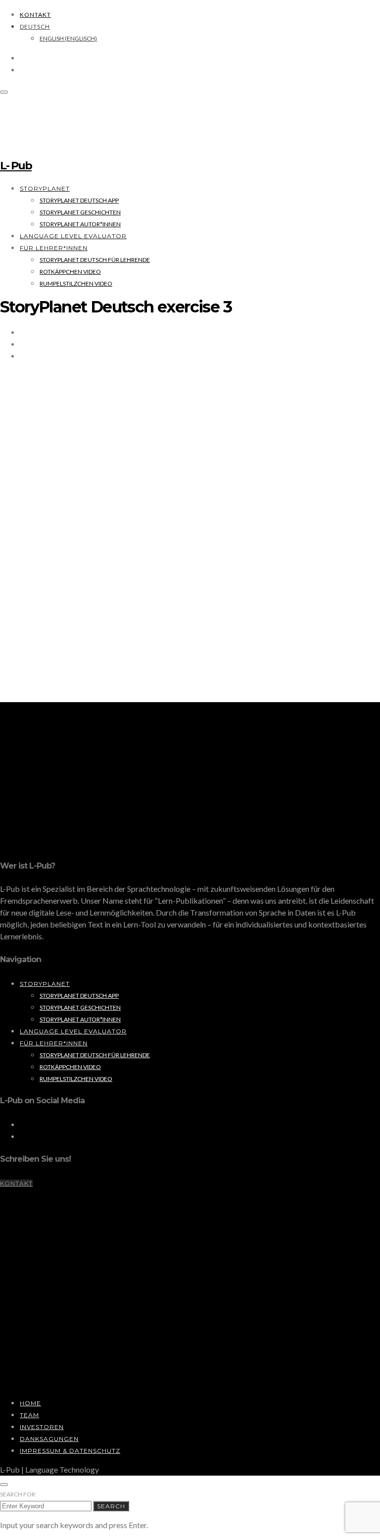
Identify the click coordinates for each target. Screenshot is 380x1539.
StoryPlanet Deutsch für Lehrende (95, 259)
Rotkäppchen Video (70, 271)
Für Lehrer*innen (54, 248)
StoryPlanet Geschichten (80, 212)
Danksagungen (49, 1438)
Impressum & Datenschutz (70, 1450)
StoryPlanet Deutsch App (79, 200)
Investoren (42, 1427)
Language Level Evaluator (73, 236)
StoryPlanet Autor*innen (80, 224)
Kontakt (35, 14)
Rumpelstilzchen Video (76, 283)
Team (29, 1415)
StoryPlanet (45, 188)
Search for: (18, 1494)
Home (30, 1403)
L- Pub (16, 165)
